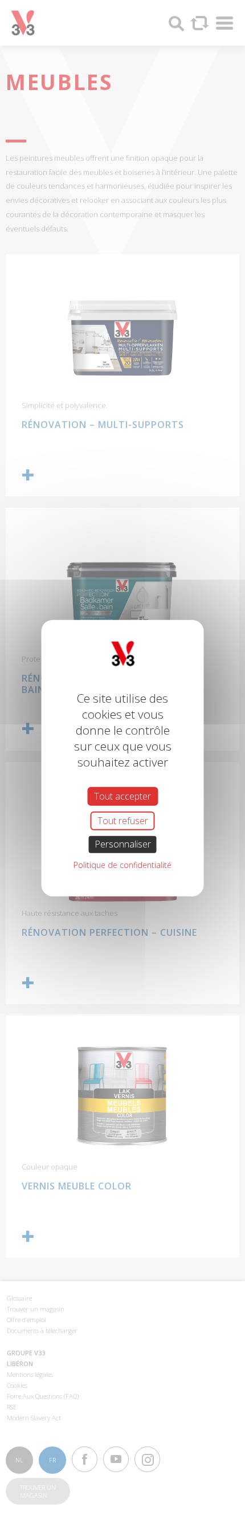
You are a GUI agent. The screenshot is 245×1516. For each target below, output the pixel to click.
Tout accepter (122, 796)
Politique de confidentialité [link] (123, 864)
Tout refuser (122, 820)
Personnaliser (123, 844)
